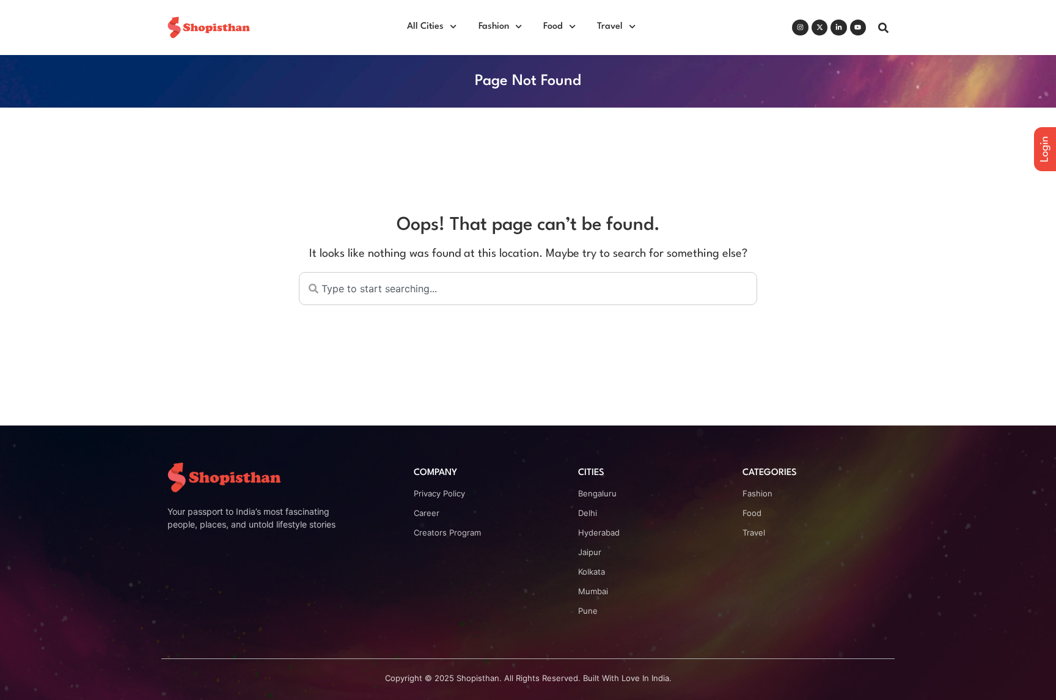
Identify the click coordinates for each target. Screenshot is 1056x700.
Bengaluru (597, 493)
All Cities (425, 26)
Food (553, 26)
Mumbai (593, 591)
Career (426, 513)
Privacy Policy (439, 493)
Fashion (494, 26)
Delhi (587, 513)
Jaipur (589, 552)
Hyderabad (599, 532)
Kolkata (591, 572)
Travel (610, 26)
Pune (588, 611)
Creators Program (447, 532)
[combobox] (528, 288)
